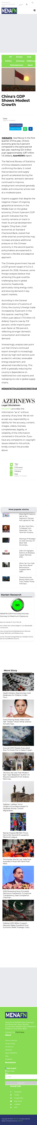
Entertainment (13, 65)
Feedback (8, 1059)
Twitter (16, 1095)
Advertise (8, 1050)
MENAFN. (16, 1119)
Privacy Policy (10, 1044)
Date (5, 119)
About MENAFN (11, 1053)
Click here (19, 1032)
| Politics (8, 61)
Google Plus (18, 1098)
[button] (26, 4)
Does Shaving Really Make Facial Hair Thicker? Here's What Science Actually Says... (17, 722)
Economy (20, 61)
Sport (29, 65)
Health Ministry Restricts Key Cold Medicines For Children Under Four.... (17, 695)
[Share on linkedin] (30, 129)
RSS (15, 1107)
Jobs (6, 1056)
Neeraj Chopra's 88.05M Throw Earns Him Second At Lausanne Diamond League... (16, 835)
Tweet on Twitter (15, 128)
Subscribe (21, 1083)
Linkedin (17, 1104)
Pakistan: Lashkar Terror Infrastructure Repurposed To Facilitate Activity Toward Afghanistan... (15, 807)
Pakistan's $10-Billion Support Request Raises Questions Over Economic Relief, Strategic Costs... (16, 925)
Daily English (11, 1068)
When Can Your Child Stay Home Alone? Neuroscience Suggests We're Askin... (26, 567)
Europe (19, 57)
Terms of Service (11, 1040)
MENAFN (7, 138)
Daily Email (18, 1101)
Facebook (17, 1092)
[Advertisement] (18, 33)
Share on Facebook (16, 125)
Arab (29, 57)
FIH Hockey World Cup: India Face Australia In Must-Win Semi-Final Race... (17, 861)
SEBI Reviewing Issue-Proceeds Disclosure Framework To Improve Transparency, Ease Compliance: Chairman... (17, 894)
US (8, 57)
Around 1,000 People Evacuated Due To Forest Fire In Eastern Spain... (18, 749)
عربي (21, 4)
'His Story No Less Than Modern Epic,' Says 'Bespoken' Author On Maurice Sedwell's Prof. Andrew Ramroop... (16, 776)
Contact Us (9, 1047)
